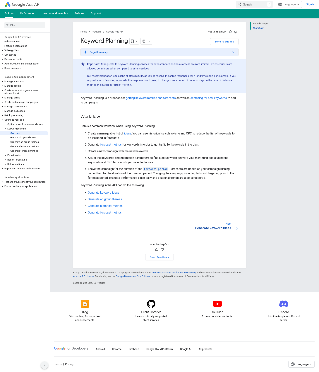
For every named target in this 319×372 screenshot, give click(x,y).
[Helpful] (230, 32)
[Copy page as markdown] (144, 41)
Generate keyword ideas (103, 192)
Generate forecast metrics (105, 212)
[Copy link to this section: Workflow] (103, 117)
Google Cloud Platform (159, 349)
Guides (9, 13)
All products (205, 349)
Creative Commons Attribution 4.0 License (173, 272)
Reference (27, 13)
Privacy (69, 364)
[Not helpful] (236, 32)
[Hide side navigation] (44, 365)
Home (83, 31)
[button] (24, 50)
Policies (79, 13)
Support (96, 13)
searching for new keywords (208, 98)
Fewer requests (219, 64)
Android (100, 349)
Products (96, 31)
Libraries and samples (54, 13)
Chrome (117, 349)
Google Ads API (114, 31)
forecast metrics (111, 144)
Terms (58, 364)
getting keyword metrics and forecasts (151, 98)
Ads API (33, 4)
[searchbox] (24, 25)
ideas (127, 133)
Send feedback (224, 41)
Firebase (134, 349)
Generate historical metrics (105, 206)
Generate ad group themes (105, 199)
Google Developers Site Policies (133, 276)
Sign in (310, 4)
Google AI (185, 349)
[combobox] (254, 4)
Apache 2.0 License (83, 276)
